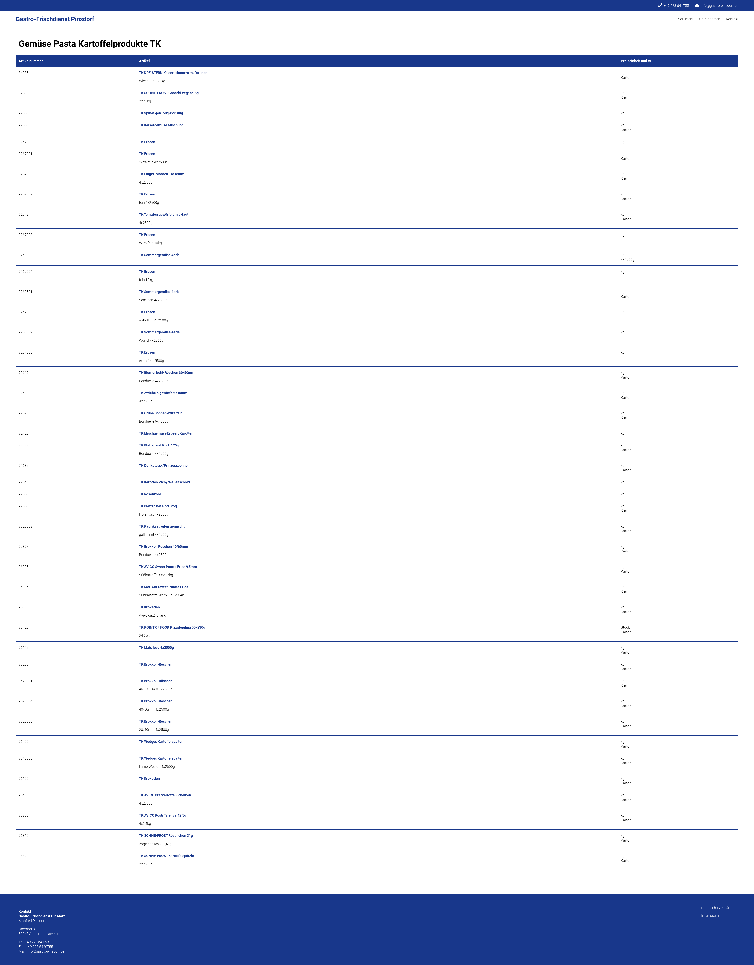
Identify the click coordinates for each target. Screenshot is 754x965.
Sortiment (685, 18)
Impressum (710, 915)
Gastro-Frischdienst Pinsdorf (55, 19)
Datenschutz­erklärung (718, 907)
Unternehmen (709, 18)
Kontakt (732, 18)
